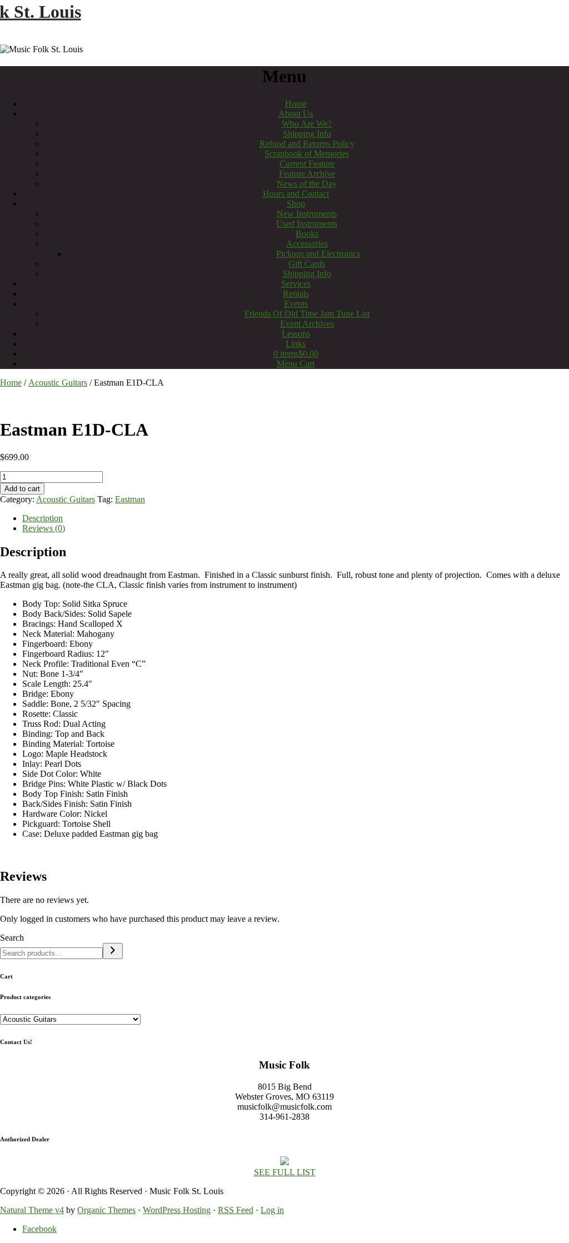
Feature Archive (307, 173)
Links (296, 343)
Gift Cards (306, 263)
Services (296, 283)
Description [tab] (42, 518)
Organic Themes (106, 1210)
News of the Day (307, 183)
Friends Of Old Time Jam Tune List (307, 313)
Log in (272, 1210)
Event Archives (307, 323)
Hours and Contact (296, 193)
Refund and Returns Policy (307, 143)
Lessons (296, 333)
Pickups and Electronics (318, 253)
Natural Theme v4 (32, 1210)
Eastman (130, 499)
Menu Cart (296, 363)
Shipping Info (307, 133)
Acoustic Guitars (57, 382)
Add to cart (22, 489)
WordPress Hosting (177, 1210)
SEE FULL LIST (285, 1172)
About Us (295, 113)
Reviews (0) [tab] (43, 528)
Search (12, 937)
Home (296, 103)
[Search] (113, 951)
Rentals (296, 293)
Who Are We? (307, 123)
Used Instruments (306, 223)
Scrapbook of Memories (306, 153)
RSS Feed (235, 1210)
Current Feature (307, 163)
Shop (296, 203)
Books (307, 233)
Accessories (307, 243)
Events (296, 303)
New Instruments (307, 213)
